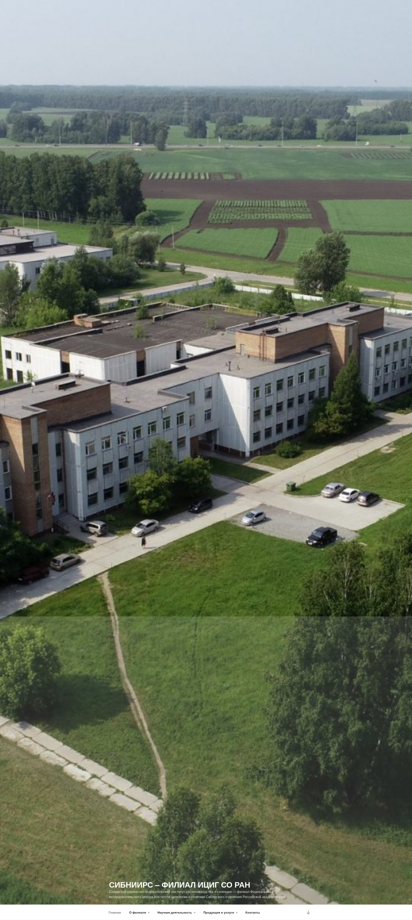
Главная (115, 912)
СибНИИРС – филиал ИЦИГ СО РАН (179, 884)
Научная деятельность (175, 912)
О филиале (137, 912)
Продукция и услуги (218, 912)
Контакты (252, 912)
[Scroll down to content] (308, 912)
